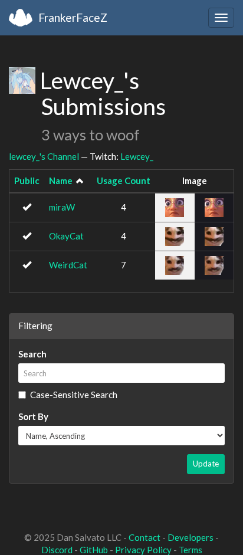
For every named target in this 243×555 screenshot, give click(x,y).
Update (206, 463)
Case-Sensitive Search (73, 394)
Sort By (33, 416)
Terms (190, 549)
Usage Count (123, 180)
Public (27, 180)
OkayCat (66, 236)
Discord (57, 549)
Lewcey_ (136, 156)
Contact (144, 537)
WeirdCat (68, 265)
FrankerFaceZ (72, 17)
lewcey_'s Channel (44, 156)
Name (61, 180)
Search (32, 354)
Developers (191, 537)
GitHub (94, 549)
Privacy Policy (143, 549)
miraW (62, 207)
